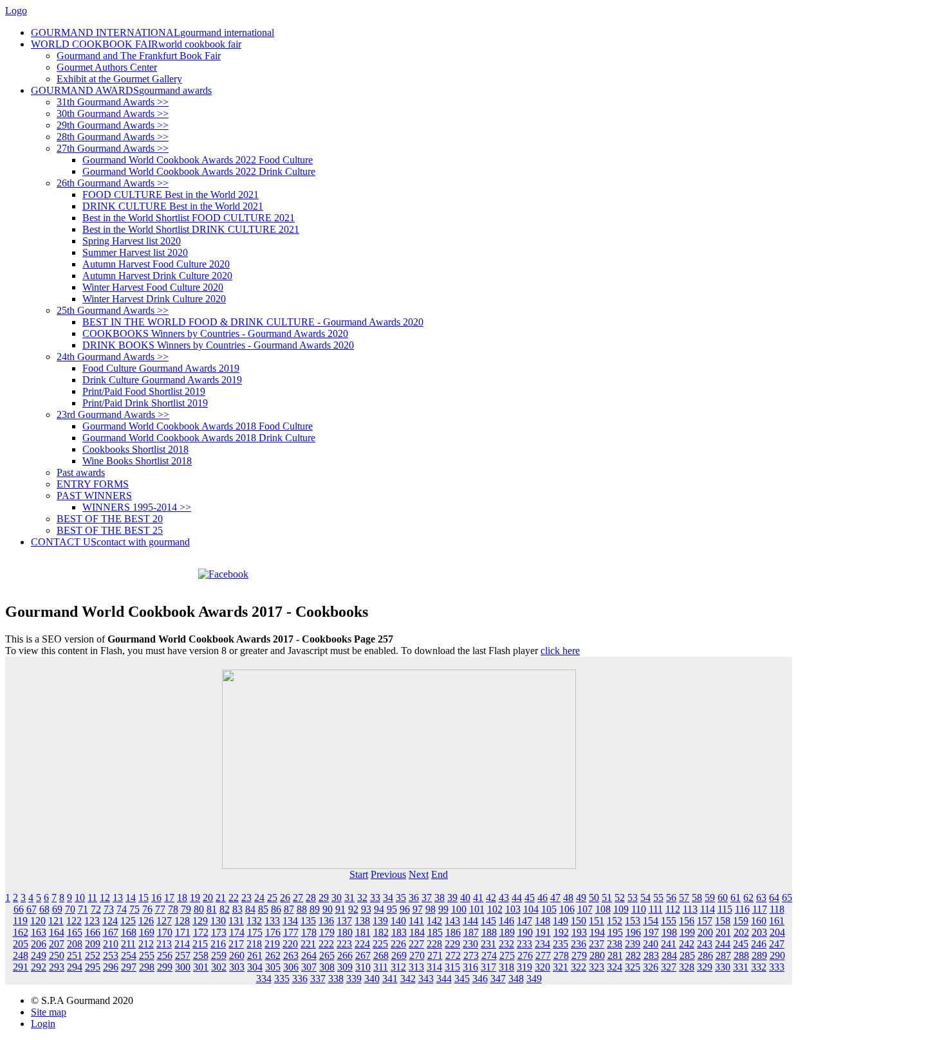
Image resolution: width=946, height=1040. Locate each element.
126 (146, 920)
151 (596, 920)
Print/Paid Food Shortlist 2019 (143, 391)
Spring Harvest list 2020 (131, 240)
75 (134, 909)
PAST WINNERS (94, 495)
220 (290, 943)
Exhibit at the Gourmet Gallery (119, 78)
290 (777, 955)
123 (92, 920)
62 (748, 897)
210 (110, 943)
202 (741, 932)
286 (705, 955)
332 (758, 967)
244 (722, 943)
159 (740, 920)
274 (489, 955)
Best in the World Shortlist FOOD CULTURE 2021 (188, 217)
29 (324, 897)
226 (398, 943)
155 (668, 920)
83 (237, 909)
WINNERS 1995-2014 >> (136, 507)
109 (621, 909)
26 (285, 897)
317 (488, 967)
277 (543, 955)
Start (358, 874)
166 (92, 932)
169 (146, 932)
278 (561, 955)
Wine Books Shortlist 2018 (137, 460)
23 (246, 897)
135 (308, 920)
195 (615, 932)
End (439, 874)
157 (704, 920)
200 (705, 932)
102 (495, 909)
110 (638, 909)
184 (417, 932)
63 (761, 897)
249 (38, 955)
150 (578, 920)
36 (414, 897)
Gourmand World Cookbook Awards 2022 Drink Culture (198, 171)
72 (96, 909)
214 (182, 943)
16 (156, 897)
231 (488, 943)
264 (309, 955)
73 (109, 909)
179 (327, 932)
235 (560, 943)
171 (182, 932)
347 (498, 978)
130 (218, 920)
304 (255, 967)
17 (169, 897)
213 (164, 943)
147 (524, 920)
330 (722, 967)
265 (327, 955)
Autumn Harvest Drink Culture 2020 (157, 275)
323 (596, 967)
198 (669, 932)
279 (579, 955)
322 (578, 967)
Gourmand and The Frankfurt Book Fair (139, 55)
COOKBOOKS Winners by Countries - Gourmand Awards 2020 (215, 333)
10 (80, 897)
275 (507, 955)
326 (650, 967)
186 (453, 932)
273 (471, 955)
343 (426, 978)
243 (704, 943)
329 (704, 967)
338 (336, 978)
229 (452, 943)
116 (742, 909)
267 (363, 955)
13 (118, 897)
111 (656, 909)
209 (92, 943)
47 (555, 897)
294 (74, 967)
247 (776, 943)
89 (315, 909)
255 (146, 955)
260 (237, 955)
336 (300, 978)
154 (650, 920)
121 (56, 920)
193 (579, 932)
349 (534, 978)
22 (233, 897)
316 (470, 967)
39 (452, 897)
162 (20, 932)
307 (309, 967)
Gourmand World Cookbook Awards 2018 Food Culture (197, 426)
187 (471, 932)
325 (632, 967)
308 (327, 967)
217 (236, 943)
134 (290, 920)
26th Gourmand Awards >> (113, 183)
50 (594, 897)
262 (273, 955)
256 (164, 955)
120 (38, 920)
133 (272, 920)
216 (218, 943)
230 (470, 943)
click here (560, 650)
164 (56, 932)
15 (143, 897)
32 (362, 897)
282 (633, 955)
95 (392, 909)
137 (344, 920)
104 (531, 909)
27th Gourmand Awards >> (113, 148)
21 (221, 897)
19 (195, 897)
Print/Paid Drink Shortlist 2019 (145, 402)
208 (74, 943)
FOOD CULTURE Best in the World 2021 (170, 194)
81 (212, 909)
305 (273, 967)
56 (671, 897)
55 (658, 897)
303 (237, 967)
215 (200, 943)
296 (110, 967)
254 (128, 955)
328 (686, 967)
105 (549, 909)
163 (38, 932)
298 (146, 967)
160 (758, 920)
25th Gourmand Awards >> (113, 310)
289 (759, 955)
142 (434, 920)
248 (20, 955)
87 (289, 909)
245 (740, 943)
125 (128, 920)
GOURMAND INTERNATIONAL (152, 32)
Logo (16, 10)
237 (596, 943)
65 (787, 897)
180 (345, 932)
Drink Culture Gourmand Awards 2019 (162, 379)
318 (506, 967)
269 (399, 955)
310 (363, 967)
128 (182, 920)
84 (250, 909)
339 (354, 978)
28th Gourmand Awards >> (113, 136)
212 (146, 943)
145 (488, 920)
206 (38, 943)
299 (164, 967)
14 (130, 897)
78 (173, 909)
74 (121, 909)
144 (470, 920)
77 (160, 909)
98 (430, 909)
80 (199, 909)
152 (614, 920)
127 (164, 920)
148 (542, 920)
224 (362, 943)
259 (219, 955)
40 (465, 897)
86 (276, 909)
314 (434, 967)
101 (477, 909)
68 (44, 909)
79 (186, 909)
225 (380, 943)
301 (201, 967)
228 (434, 943)
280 (597, 955)
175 (255, 932)
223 (344, 943)
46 (542, 897)
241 (668, 943)
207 (56, 943)
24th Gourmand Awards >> (113, 356)
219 (272, 943)
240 (650, 943)
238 (614, 943)
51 (607, 897)
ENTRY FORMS (93, 484)
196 (633, 932)
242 (686, 943)
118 (777, 909)
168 (128, 932)
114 (707, 909)
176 (273, 932)
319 (524, 967)
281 (615, 955)
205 (20, 943)
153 (632, 920)
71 (83, 909)
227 (416, 943)
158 (722, 920)
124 (110, 920)
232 (506, 943)
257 (182, 955)
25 (272, 897)
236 (578, 943)
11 (92, 897)
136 (326, 920)
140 (398, 920)
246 (758, 943)
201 (723, 932)
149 (560, 920)
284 (669, 955)
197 (651, 932)
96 (405, 909)
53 (632, 897)
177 (291, 932)
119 (20, 920)
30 (336, 897)
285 (687, 955)
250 (56, 955)
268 (381, 955)
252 (92, 955)
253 (110, 955)
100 (459, 909)
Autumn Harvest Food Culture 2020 (156, 264)
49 (581, 897)
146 (506, 920)
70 (70, 909)
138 (362, 920)
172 (201, 932)
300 (182, 967)
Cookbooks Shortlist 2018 (135, 449)
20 (208, 897)
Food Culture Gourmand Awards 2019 (160, 368)
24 (259, 897)
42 (491, 897)
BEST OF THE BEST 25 (110, 530)
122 (74, 920)
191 (543, 932)
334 (264, 978)
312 (398, 967)
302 (219, 967)
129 (200, 920)
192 (561, 932)
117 (759, 909)
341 (390, 978)
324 (614, 967)
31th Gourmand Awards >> (113, 101)
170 (164, 932)
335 (282, 978)
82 (224, 909)
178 (309, 932)
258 (201, 955)
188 (489, 932)
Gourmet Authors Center (107, 67)
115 (725, 909)
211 (128, 943)
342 (408, 978)
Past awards (81, 472)
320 (542, 967)
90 (327, 909)
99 (443, 909)
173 (219, 932)
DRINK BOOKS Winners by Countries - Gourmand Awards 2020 (218, 345)
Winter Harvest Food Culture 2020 (152, 287)
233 (524, 943)
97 (418, 909)
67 (31, 909)
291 (20, 967)
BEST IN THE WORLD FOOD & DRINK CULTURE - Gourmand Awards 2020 (252, 321)
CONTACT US (110, 541)
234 (542, 943)
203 (759, 932)
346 (480, 978)
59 (710, 897)
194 (597, 932)
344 (444, 978)
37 (427, 897)
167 (110, 932)
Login (43, 1023)
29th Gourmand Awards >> (113, 125)
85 (263, 909)
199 (687, 932)
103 (513, 909)
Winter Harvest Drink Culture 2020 (154, 298)
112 (672, 909)
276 (525, 955)
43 (504, 897)
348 (516, 978)
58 (697, 897)
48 (568, 897)
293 (56, 967)
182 (381, 932)
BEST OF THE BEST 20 (110, 518)
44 (517, 897)
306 (291, 967)
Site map (48, 1012)
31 (349, 897)
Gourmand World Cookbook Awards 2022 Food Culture (197, 159)
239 (632, 943)
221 (308, 943)
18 (182, 897)
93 (366, 909)
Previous (388, 874)
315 (452, 967)
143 (452, 920)
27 (298, 897)
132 (254, 920)
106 (567, 909)
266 (345, 955)
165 (74, 932)
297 (128, 967)
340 (372, 978)
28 (311, 897)
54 (645, 897)
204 (777, 932)
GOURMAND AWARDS (121, 90)
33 (375, 897)
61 (735, 897)
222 (326, 943)
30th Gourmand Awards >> (113, 113)
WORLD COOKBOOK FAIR (136, 44)
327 (668, 967)
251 (74, 955)
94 (379, 909)
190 (525, 932)
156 (686, 920)
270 (417, 955)
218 (254, 943)
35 (401, 897)
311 (380, 967)
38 (439, 897)
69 (57, 909)
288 (741, 955)
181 (363, 932)
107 (585, 909)
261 (255, 955)
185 (435, 932)
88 (302, 909)
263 (291, 955)
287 (723, 955)
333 (776, 967)
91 (340, 909)
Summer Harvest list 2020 (135, 252)
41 (478, 897)
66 (19, 909)
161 (776, 920)
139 (380, 920)
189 (507, 932)
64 (774, 897)
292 (38, 967)
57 (684, 897)
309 (345, 967)
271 (435, 955)
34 (388, 897)
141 (416, 920)
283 (651, 955)
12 (105, 897)
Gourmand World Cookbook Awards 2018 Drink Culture (198, 437)
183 (399, 932)
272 (453, 955)
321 (560, 967)
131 (236, 920)
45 (529, 897)
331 (740, 967)
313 (416, 967)
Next (419, 874)
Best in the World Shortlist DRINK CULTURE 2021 (190, 229)
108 (603, 909)
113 (690, 909)
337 (318, 978)
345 (462, 978)
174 (237, 932)
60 (723, 897)
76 (147, 909)
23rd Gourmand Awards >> (113, 414)
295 (92, 967)
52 (620, 897)
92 (353, 909)
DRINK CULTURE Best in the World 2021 (172, 206)
